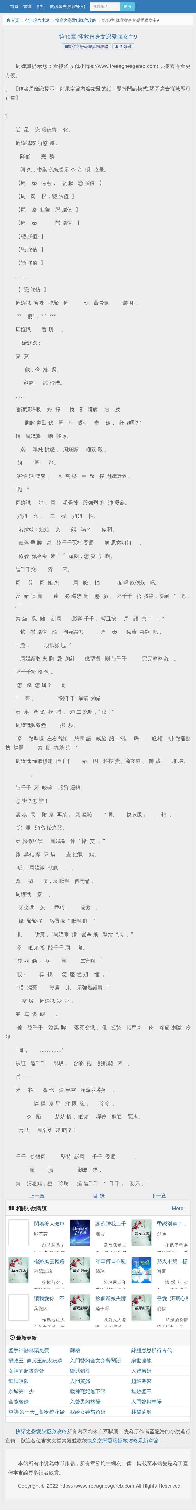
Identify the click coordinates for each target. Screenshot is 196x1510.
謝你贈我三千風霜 (115, 1223)
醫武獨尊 (80, 1370)
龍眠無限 (18, 1380)
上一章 (36, 1195)
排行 (41, 6)
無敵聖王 (141, 1391)
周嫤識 (125, 46)
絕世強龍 (141, 1360)
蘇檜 (75, 1350)
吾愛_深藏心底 (173, 1298)
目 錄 (98, 1195)
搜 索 (128, 6)
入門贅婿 (80, 1380)
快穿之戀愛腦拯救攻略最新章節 (122, 1440)
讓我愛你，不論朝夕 (57, 1298)
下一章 (159, 1195)
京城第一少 (21, 1391)
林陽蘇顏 (141, 1411)
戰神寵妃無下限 (88, 1391)
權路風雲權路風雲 (54, 1261)
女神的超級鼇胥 (26, 1370)
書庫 (27, 6)
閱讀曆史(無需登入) (67, 6)
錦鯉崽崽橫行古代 (151, 1350)
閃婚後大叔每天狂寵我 (59, 1223)
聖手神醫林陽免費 (28, 1350)
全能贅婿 (18, 1401)
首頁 (14, 6)
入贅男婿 (141, 1370)
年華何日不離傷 (113, 1261)
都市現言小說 (37, 20)
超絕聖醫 (141, 1380)
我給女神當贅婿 (88, 1411)
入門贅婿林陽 (146, 1401)
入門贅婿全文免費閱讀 (95, 1360)
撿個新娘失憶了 (113, 1298)
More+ (179, 1208)
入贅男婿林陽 (85, 1401)
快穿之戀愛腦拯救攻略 (75, 20)
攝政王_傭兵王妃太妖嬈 (35, 1360)
